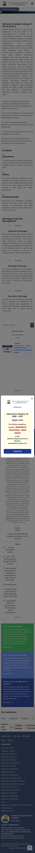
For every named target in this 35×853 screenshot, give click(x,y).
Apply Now (18, 451)
